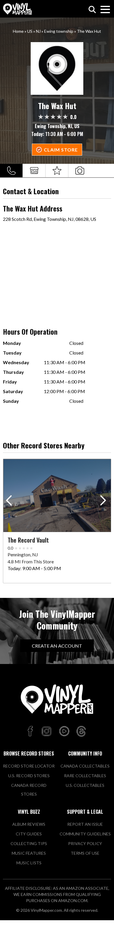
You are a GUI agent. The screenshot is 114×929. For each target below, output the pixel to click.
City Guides (29, 833)
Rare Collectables (85, 775)
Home (18, 31)
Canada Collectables (85, 765)
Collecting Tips (29, 843)
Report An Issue (85, 824)
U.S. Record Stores (29, 775)
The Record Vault (28, 539)
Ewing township (58, 31)
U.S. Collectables (85, 785)
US (29, 31)
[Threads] (81, 731)
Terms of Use (85, 853)
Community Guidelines (85, 833)
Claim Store (61, 149)
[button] (104, 501)
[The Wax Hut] (57, 68)
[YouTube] (64, 731)
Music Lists (29, 862)
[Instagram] (46, 731)
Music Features (29, 853)
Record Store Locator (29, 765)
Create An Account (57, 645)
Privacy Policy (85, 843)
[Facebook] (31, 731)
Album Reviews (28, 824)
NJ (38, 31)
